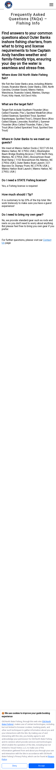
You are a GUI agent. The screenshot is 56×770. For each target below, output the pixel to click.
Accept (41, 766)
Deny (14, 766)
